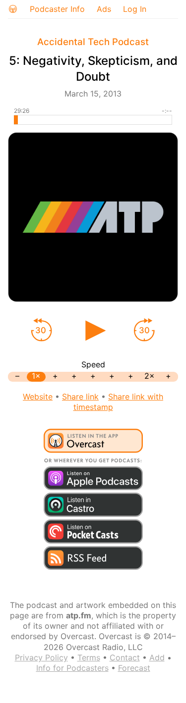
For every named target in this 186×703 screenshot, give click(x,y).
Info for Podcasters (72, 668)
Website (38, 397)
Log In (134, 9)
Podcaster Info (57, 9)
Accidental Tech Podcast (93, 42)
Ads (104, 9)
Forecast (134, 668)
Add (157, 657)
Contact (125, 657)
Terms (88, 657)
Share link (80, 397)
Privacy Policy (41, 657)
